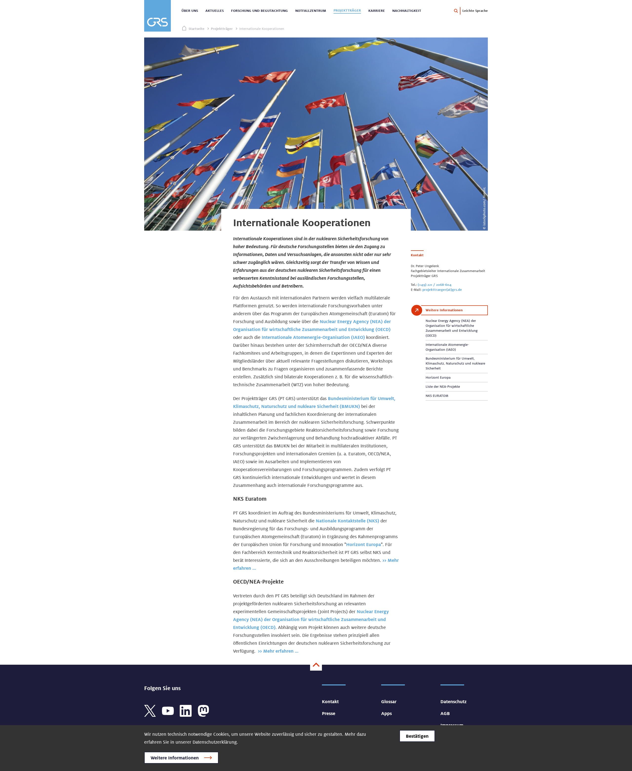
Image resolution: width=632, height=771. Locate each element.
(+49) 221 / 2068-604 (435, 284)
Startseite (196, 28)
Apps (386, 713)
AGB (445, 713)
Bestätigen (417, 736)
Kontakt (330, 701)
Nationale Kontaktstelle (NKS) (347, 521)
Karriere (376, 10)
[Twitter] (150, 710)
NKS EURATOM (437, 395)
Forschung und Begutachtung (259, 10)
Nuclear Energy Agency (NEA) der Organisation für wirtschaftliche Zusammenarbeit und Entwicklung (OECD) (311, 619)
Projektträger (347, 10)
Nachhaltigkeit (406, 10)
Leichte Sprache (475, 10)
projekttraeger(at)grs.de (442, 289)
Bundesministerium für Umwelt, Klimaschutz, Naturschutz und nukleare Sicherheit (455, 363)
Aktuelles (214, 10)
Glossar (388, 701)
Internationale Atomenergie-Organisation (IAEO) (314, 337)
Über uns (189, 10)
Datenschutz (453, 701)
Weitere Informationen (175, 758)
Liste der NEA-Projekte (443, 386)
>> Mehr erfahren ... (278, 651)
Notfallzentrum (310, 10)
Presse (328, 713)
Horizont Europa (363, 544)
